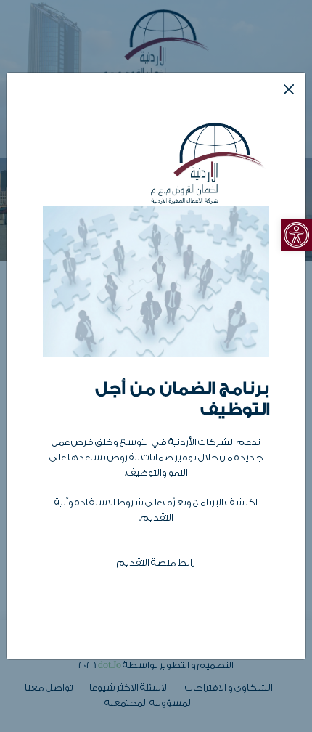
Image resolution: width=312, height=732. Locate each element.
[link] (296, 235)
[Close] (289, 89)
